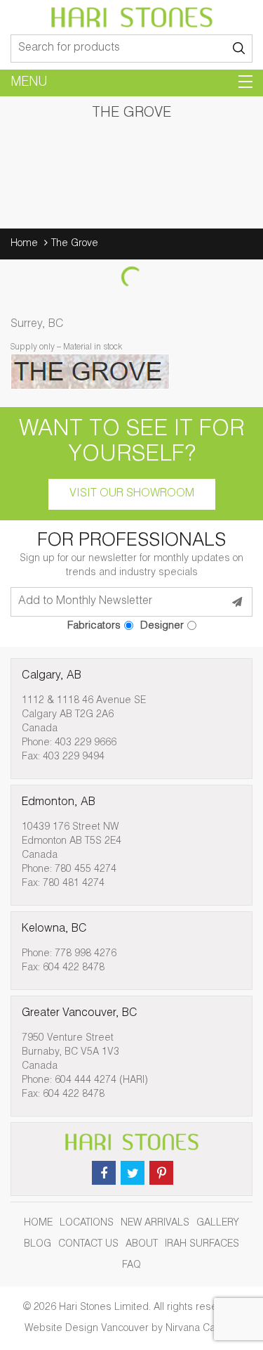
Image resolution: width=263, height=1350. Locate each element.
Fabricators (94, 626)
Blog (37, 1244)
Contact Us (88, 1244)
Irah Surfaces (202, 1244)
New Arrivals (155, 1223)
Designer (162, 626)
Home (24, 244)
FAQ (131, 1266)
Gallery (217, 1223)
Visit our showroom (131, 494)
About (142, 1244)
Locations (87, 1223)
